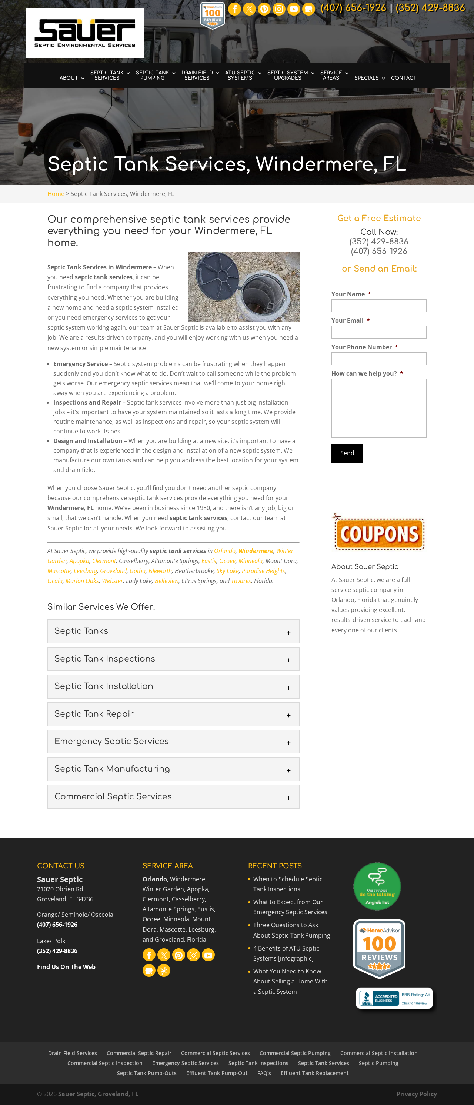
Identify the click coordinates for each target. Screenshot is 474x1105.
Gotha (138, 571)
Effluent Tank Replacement (315, 1072)
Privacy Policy (417, 1094)
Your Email (350, 320)
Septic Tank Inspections (258, 1062)
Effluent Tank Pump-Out (217, 1072)
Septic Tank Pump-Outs (147, 1072)
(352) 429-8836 (379, 241)
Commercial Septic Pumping (295, 1052)
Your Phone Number (364, 347)
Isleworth (160, 571)
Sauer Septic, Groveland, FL (98, 1094)
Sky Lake (228, 571)
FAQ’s (264, 1072)
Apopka (79, 561)
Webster (112, 581)
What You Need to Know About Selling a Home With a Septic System (290, 981)
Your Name (351, 294)
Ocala (55, 581)
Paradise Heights (263, 571)
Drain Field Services (197, 75)
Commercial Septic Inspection (105, 1062)
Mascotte (59, 571)
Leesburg (85, 571)
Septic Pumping (378, 1062)
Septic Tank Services (107, 75)
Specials (366, 78)
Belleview (166, 581)
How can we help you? (367, 373)
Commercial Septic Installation (379, 1052)
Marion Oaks (82, 581)
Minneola (250, 561)
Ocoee (227, 561)
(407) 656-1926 (379, 251)
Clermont (104, 561)
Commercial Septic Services (215, 1052)
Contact (404, 78)
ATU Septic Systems (240, 75)
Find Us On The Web (66, 967)
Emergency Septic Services (185, 1062)
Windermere (255, 551)
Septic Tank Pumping (152, 75)
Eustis (208, 561)
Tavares (241, 581)
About (69, 78)
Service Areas (331, 75)
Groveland (113, 571)
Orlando (225, 551)
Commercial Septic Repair (139, 1052)
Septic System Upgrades (287, 75)
